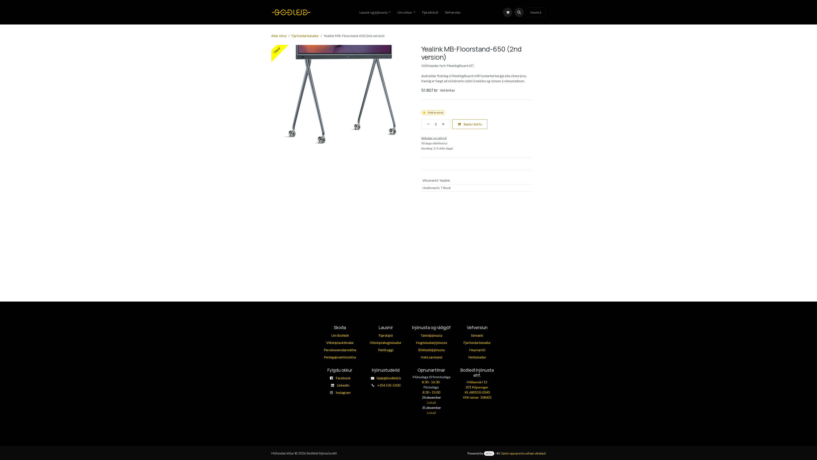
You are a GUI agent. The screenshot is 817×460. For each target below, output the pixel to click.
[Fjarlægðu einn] (426, 124)
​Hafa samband (431, 357)
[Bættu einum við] (444, 124)
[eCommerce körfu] (507, 12)
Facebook (343, 378)
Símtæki (477, 335)
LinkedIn (343, 385)
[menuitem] (375, 12)
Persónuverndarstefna (340, 350)
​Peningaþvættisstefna (340, 357)
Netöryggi (385, 350)
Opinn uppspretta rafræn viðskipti (523, 453)
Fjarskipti (386, 335)
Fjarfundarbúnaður (305, 36)
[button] (519, 12)
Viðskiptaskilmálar (340, 343)
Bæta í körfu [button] (472, 124)
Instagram (343, 392)
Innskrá (535, 12)
